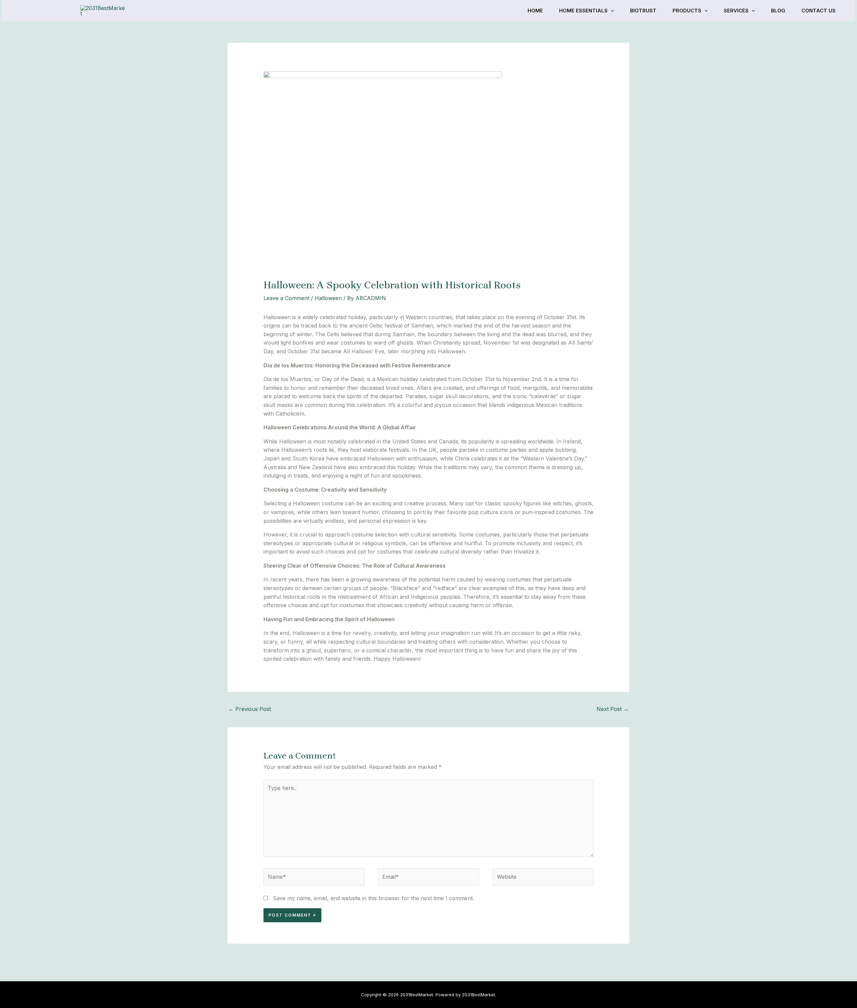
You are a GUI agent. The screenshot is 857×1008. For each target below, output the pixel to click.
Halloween (328, 298)
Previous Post (249, 709)
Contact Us (818, 10)
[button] (611, 11)
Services (736, 10)
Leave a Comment (286, 298)
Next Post (613, 709)
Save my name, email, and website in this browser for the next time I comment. (373, 898)
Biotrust (643, 10)
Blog (778, 10)
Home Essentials (583, 10)
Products (687, 10)
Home (535, 10)
